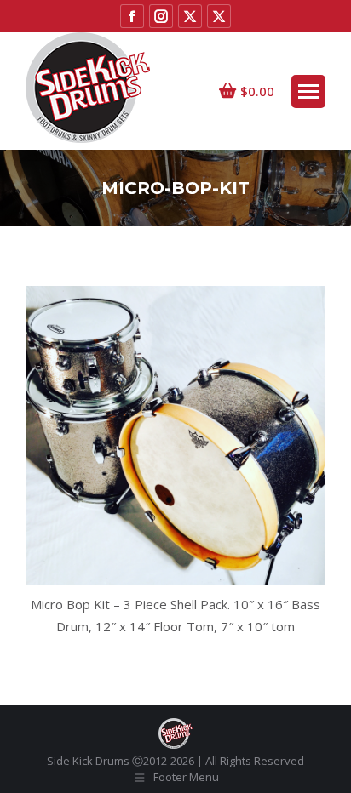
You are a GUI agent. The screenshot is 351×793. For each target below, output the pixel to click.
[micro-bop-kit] (175, 435)
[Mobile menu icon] (308, 91)
